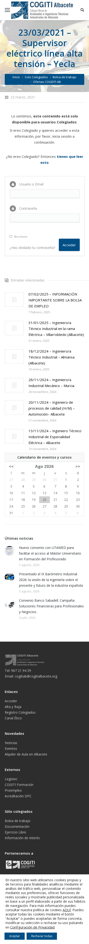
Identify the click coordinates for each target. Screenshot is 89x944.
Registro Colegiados (20, 712)
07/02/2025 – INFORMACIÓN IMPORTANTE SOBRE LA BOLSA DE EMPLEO (55, 300)
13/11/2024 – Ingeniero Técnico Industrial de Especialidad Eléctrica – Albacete (54, 436)
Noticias (11, 743)
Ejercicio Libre (15, 832)
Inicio (16, 77)
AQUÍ (67, 910)
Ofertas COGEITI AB (47, 82)
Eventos (11, 748)
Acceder (11, 701)
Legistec (11, 779)
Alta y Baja (13, 706)
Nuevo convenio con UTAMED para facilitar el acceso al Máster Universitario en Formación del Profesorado (50, 553)
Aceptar (14, 936)
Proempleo (13, 790)
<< (11, 466)
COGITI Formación (19, 784)
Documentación (17, 826)
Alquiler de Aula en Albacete (26, 754)
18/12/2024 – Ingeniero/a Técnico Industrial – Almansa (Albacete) (51, 357)
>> (77, 466)
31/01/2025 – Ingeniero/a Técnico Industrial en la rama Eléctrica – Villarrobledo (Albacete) (56, 328)
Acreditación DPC (18, 796)
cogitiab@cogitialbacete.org (36, 676)
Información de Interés (22, 838)
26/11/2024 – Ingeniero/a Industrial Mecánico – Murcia (51, 382)
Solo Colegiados (36, 77)
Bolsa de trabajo (64, 77)
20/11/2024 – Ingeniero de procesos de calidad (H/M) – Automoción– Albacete (51, 408)
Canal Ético (13, 718)
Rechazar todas (41, 936)
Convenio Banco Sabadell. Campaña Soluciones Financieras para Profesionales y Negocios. (51, 606)
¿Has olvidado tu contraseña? (32, 247)
